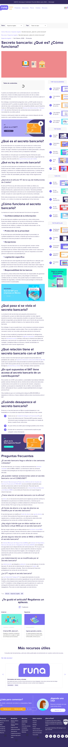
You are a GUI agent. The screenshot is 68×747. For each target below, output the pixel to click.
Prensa (34, 726)
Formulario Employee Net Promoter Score (56, 246)
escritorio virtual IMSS (36, 529)
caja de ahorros (37, 514)
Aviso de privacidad (37, 732)
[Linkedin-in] (46, 736)
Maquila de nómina (4, 720)
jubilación (23, 564)
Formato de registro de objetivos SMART (55, 238)
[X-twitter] (62, 736)
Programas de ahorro (16, 733)
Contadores (24, 728)
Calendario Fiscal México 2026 (56, 144)
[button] (23, 252)
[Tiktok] (66, 736)
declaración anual (11, 338)
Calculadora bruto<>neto (24, 721)
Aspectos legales (11, 25)
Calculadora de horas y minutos (16, 679)
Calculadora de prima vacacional (56, 105)
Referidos (24, 732)
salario (34, 566)
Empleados (2, 726)
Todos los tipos (35, 25)
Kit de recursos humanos (55, 207)
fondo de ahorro (25, 514)
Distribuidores (25, 730)
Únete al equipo (36, 728)
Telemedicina (14, 731)
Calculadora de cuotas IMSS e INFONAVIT (56, 121)
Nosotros (35, 720)
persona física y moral (13, 366)
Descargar (51, 2)
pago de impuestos (28, 336)
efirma (5, 499)
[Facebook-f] (50, 736)
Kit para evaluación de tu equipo (56, 215)
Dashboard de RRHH (56, 230)
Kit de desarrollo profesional (56, 191)
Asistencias (2, 730)
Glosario (24, 724)
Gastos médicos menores (14, 721)
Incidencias (2, 728)
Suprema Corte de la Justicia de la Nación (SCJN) (30, 360)
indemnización (7, 564)
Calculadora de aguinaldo (56, 97)
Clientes (34, 722)
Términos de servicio (37, 730)
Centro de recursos (26, 726)
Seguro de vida (14, 727)
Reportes (2, 732)
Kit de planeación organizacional (57, 199)
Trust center (35, 734)
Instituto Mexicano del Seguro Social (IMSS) (15, 543)
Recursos (8, 32)
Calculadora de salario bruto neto (56, 88)
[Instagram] (54, 736)
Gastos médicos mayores (14, 724)
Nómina (2, 722)
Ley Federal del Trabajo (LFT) (11, 577)
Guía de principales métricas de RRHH (56, 152)
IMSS (1, 724)
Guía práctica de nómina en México (55, 168)
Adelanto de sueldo (15, 729)
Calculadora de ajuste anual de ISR (56, 113)
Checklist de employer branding (56, 262)
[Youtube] (58, 736)
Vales (12, 737)
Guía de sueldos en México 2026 (55, 136)
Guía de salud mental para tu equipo (55, 160)
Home (3, 32)
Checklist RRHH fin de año (55, 254)
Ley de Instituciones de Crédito (28, 159)
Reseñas (35, 724)
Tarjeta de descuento (15, 735)
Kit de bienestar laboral (55, 183)
